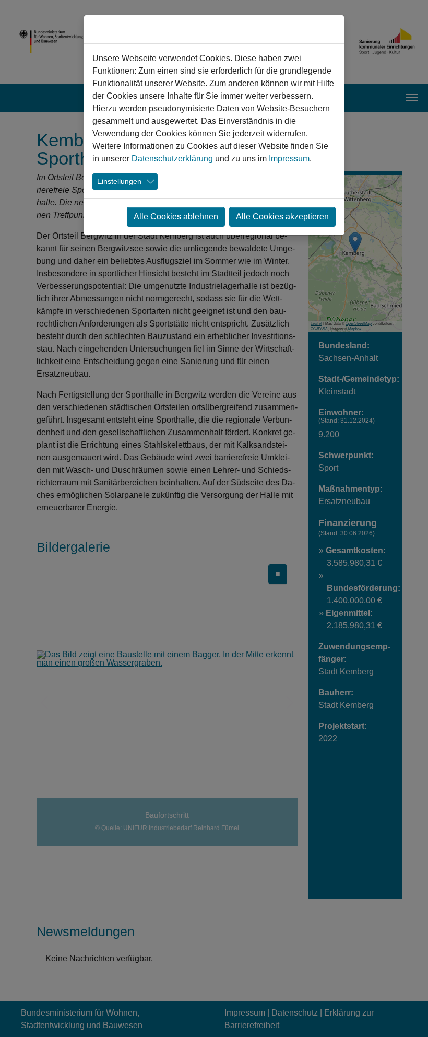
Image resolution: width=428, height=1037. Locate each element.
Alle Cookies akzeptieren (282, 216)
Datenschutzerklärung (172, 158)
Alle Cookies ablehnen (176, 216)
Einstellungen (119, 181)
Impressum (289, 158)
